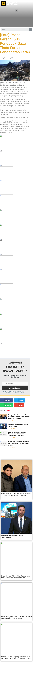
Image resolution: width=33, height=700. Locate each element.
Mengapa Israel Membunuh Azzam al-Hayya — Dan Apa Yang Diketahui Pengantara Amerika (19, 416)
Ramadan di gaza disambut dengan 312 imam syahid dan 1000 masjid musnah (18, 443)
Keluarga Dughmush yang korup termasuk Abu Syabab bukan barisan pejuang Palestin (16, 657)
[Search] (30, 29)
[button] (16, 10)
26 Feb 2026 (12, 447)
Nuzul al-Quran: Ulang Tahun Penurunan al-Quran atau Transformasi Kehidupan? (17, 433)
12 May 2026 (12, 420)
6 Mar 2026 (12, 428)
